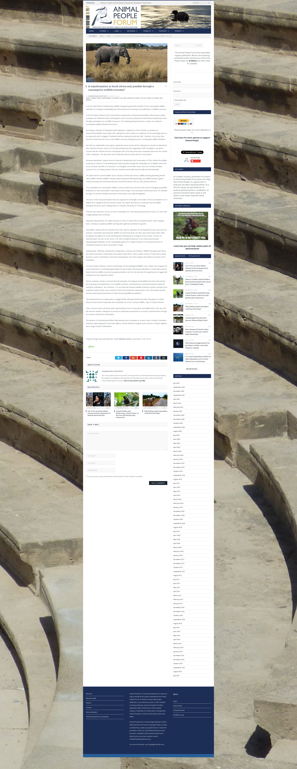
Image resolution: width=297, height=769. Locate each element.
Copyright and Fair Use (156, 744)
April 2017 (176, 591)
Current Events (96, 98)
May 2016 (176, 635)
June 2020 (176, 439)
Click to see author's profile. (135, 381)
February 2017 (178, 599)
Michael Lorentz (125, 339)
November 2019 (178, 467)
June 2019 (176, 487)
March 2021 (177, 403)
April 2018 (176, 543)
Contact (88, 707)
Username (177, 82)
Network (131, 31)
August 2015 (177, 671)
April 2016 (176, 639)
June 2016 (176, 631)
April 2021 (176, 399)
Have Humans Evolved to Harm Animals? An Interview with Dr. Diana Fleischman (197, 331)
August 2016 (177, 623)
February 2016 (178, 647)
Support (163, 31)
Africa (88, 98)
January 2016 (177, 651)
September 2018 (179, 523)
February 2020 (178, 455)
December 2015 (178, 655)
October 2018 (178, 519)
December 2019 (178, 463)
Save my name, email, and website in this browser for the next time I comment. (115, 476)
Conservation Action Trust (97, 96)
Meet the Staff (91, 698)
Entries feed (177, 706)
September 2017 (179, 571)
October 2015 (178, 663)
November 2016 (178, 611)
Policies (88, 703)
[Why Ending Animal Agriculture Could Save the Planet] (155, 400)
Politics (143, 98)
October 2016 (178, 615)
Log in (175, 701)
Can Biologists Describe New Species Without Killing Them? (196, 319)
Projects (147, 31)
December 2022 (178, 391)
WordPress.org (178, 715)
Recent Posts (180, 256)
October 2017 (178, 567)
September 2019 (179, 475)
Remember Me (180, 100)
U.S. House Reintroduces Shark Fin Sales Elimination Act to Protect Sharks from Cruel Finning (198, 358)
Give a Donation (91, 712)
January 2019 (177, 507)
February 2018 (178, 551)
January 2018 (177, 555)
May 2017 (176, 587)
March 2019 (177, 499)
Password (177, 91)
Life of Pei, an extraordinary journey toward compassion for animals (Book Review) (99, 413)
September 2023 (179, 387)
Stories (103, 31)
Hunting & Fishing (133, 98)
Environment (107, 98)
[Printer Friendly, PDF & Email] (91, 346)
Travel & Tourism (153, 98)
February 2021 (178, 407)
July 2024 (176, 383)
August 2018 (177, 527)
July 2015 (176, 676)
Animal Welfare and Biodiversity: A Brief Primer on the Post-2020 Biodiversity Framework (127, 3)
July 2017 (176, 579)
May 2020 (176, 443)
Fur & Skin (122, 98)
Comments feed (178, 710)
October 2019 (178, 471)
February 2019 (178, 503)
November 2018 (178, 515)
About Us (89, 694)
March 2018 (177, 547)
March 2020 (177, 451)
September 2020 (179, 427)
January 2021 (177, 411)
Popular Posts (194, 256)
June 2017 (176, 583)
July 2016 (176, 627)
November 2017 (178, 563)
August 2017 (177, 575)
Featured (115, 98)
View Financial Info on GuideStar (97, 717)
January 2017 (177, 603)
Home (91, 31)
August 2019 (177, 479)
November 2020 (178, 419)
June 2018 (176, 535)
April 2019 (176, 495)
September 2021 (179, 395)
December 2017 (178, 559)
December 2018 (178, 511)
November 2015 (178, 659)
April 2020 (176, 447)
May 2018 (176, 539)
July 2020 (176, 435)
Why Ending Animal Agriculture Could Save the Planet (155, 412)
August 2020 (177, 431)
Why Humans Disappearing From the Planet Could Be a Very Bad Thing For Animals (197, 345)
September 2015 (179, 667)
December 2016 (178, 607)
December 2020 (178, 415)
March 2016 (177, 643)
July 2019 (176, 483)
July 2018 (176, 531)
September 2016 (179, 619)
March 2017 (177, 595)
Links (116, 31)
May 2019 (176, 491)
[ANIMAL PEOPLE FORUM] (148, 16)
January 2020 (177, 459)
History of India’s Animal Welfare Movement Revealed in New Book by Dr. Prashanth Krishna (198, 281)
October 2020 (178, 423)
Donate (178, 31)
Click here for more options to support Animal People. (192, 139)
